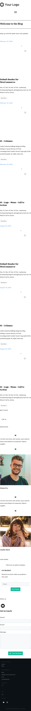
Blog (3, 666)
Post (3, 677)
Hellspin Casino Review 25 (8, 674)
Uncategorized (5, 679)
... (14, 92)
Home (3, 664)
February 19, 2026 (6, 41)
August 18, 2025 (5, 226)
